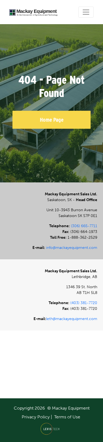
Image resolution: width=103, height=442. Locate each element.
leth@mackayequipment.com (71, 318)
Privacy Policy (36, 416)
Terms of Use (67, 416)
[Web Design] (51, 428)
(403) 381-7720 (83, 303)
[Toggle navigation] (86, 12)
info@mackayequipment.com (71, 247)
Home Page (51, 119)
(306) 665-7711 (84, 226)
